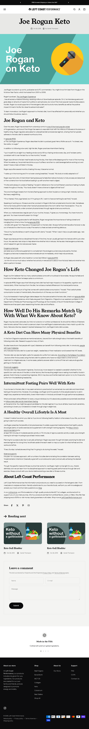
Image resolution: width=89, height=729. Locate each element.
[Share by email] (28, 505)
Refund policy (7, 719)
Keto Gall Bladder (13, 548)
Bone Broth (38, 675)
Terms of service (30, 719)
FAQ (72, 671)
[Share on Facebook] (12, 505)
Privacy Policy (47, 573)
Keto (36, 686)
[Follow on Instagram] (4, 708)
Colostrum (38, 690)
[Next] (68, 3)
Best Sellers (38, 694)
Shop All (37, 698)
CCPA (73, 675)
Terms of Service (59, 573)
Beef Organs (38, 671)
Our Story (57, 671)
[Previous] (20, 3)
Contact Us (75, 679)
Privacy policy (18, 719)
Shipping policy (8, 721)
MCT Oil (37, 679)
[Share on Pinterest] (23, 505)
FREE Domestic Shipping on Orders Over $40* (44, 2)
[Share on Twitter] (17, 505)
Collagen (37, 683)
